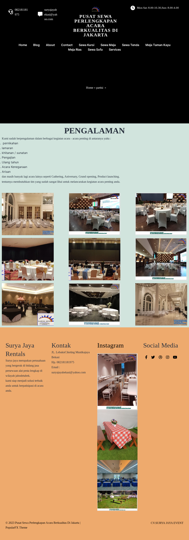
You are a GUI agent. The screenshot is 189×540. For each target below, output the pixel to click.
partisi (99, 87)
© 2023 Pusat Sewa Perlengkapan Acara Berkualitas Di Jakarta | (43, 522)
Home (89, 87)
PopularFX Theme (16, 527)
